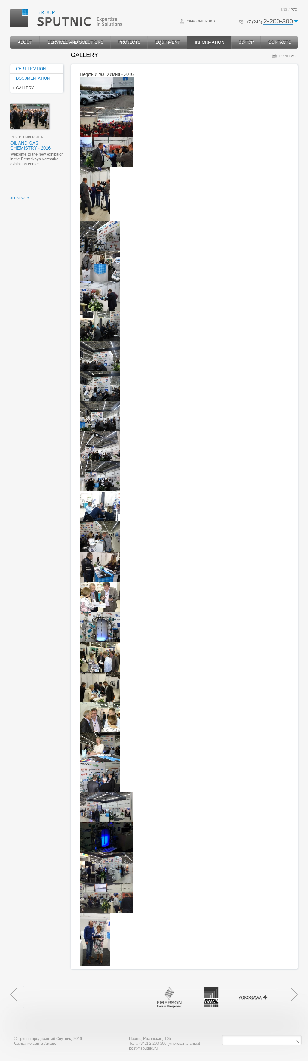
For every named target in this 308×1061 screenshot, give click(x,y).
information (209, 42)
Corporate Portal (201, 21)
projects (129, 42)
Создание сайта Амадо (35, 1043)
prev (13, 995)
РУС (294, 9)
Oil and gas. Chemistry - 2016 (30, 145)
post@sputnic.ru (143, 1048)
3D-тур (246, 42)
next (294, 995)
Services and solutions (75, 42)
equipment (167, 42)
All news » (19, 198)
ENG (284, 9)
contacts (279, 42)
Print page (288, 55)
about (25, 42)
